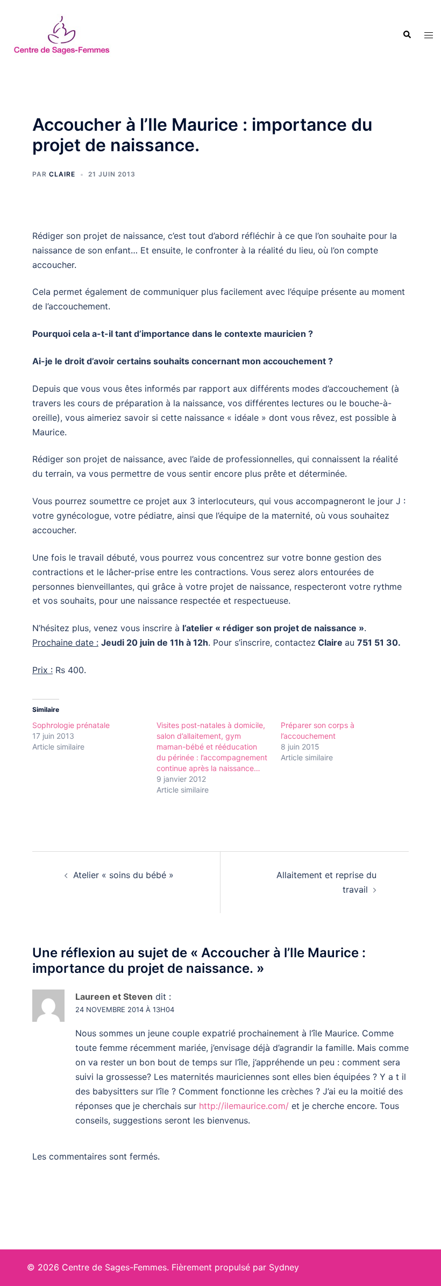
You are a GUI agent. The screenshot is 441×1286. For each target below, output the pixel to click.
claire (62, 174)
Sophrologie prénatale (71, 725)
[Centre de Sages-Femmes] (61, 34)
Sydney (284, 1267)
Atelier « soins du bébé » (123, 875)
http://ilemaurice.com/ (244, 1105)
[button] (406, 35)
